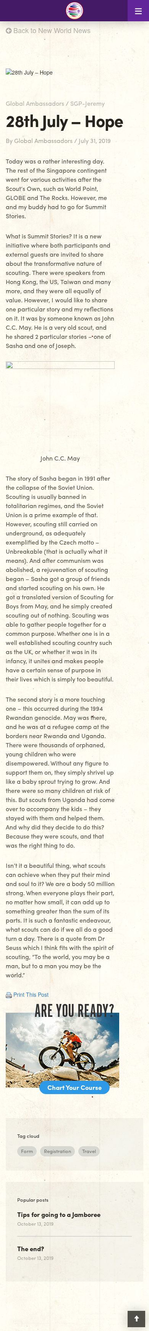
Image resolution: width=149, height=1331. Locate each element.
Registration (57, 1151)
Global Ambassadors (35, 103)
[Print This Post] (9, 994)
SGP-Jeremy (87, 103)
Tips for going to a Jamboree (58, 1214)
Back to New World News (51, 30)
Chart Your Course (74, 1087)
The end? (30, 1248)
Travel (89, 1151)
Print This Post (31, 994)
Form (27, 1151)
